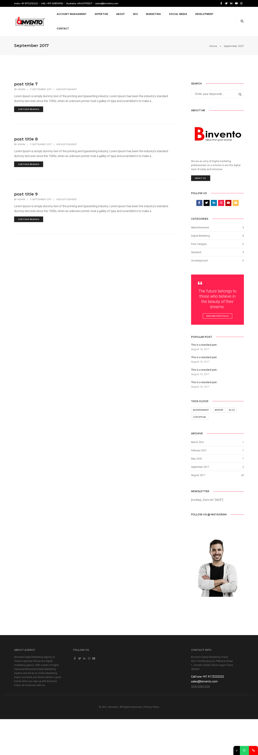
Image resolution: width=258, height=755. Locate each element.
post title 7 (26, 84)
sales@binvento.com (106, 3)
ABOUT (120, 14)
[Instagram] (241, 3)
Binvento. (113, 707)
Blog (232, 410)
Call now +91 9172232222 (207, 676)
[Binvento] (29, 21)
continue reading (28, 109)
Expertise (101, 14)
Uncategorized (199, 260)
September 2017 (200, 467)
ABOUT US (201, 178)
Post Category (199, 244)
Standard (196, 252)
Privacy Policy (151, 707)
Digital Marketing (200, 235)
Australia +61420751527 (79, 3)
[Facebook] (221, 3)
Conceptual (199, 417)
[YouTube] (236, 3)
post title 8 (26, 139)
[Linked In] (231, 3)
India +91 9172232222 (26, 3)
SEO (135, 14)
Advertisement (201, 410)
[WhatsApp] (244, 750)
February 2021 (199, 450)
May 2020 (196, 458)
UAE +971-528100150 (52, 3)
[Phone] (253, 750)
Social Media (178, 14)
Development (204, 14)
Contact (63, 28)
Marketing (153, 14)
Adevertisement (66, 89)
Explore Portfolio (217, 316)
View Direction (200, 686)
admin (21, 89)
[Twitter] (226, 3)
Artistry (219, 410)
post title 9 (26, 194)
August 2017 (198, 475)
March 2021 (197, 442)
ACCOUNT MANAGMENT (72, 14)
